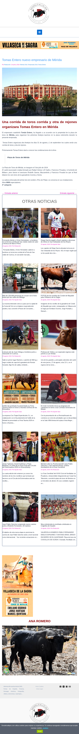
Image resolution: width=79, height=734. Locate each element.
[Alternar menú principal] (39, 32)
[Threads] (63, 687)
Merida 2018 (23, 64)
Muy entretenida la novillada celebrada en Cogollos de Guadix (56, 525)
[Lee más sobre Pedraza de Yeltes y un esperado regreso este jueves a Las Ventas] (59, 334)
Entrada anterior (10, 193)
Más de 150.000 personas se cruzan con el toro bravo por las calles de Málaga (19, 296)
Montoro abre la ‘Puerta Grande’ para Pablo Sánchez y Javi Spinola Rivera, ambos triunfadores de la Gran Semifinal (57, 465)
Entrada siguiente (68, 193)
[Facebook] (60, 687)
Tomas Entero (42, 64)
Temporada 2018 (33, 64)
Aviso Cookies (39, 686)
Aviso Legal (39, 689)
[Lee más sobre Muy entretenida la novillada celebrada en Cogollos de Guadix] (59, 507)
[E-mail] (70, 687)
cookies (45, 728)
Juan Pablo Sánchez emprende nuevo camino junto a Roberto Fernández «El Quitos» (19, 525)
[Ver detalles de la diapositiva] (39, 650)
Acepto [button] (40, 731)
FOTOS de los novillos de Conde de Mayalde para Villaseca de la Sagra (57, 296)
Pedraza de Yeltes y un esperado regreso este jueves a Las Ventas (57, 353)
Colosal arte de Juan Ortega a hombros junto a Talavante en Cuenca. (19, 353)
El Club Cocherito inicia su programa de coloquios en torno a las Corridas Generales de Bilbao (58, 407)
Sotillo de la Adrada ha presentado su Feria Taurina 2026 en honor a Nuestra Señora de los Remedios (19, 407)
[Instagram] (67, 687)
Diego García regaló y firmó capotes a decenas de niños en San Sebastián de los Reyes (58, 241)
